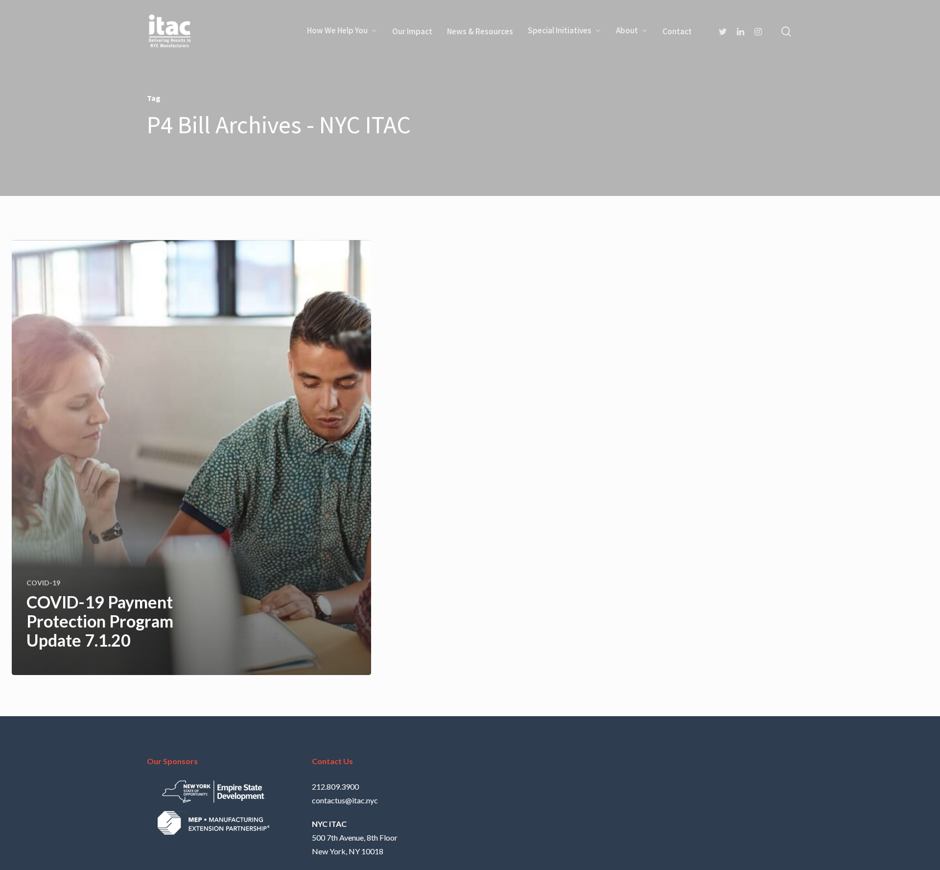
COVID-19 (43, 583)
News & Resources (480, 31)
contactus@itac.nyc (345, 800)
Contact (677, 31)
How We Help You (337, 31)
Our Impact (412, 31)
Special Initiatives (559, 31)
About (627, 31)
